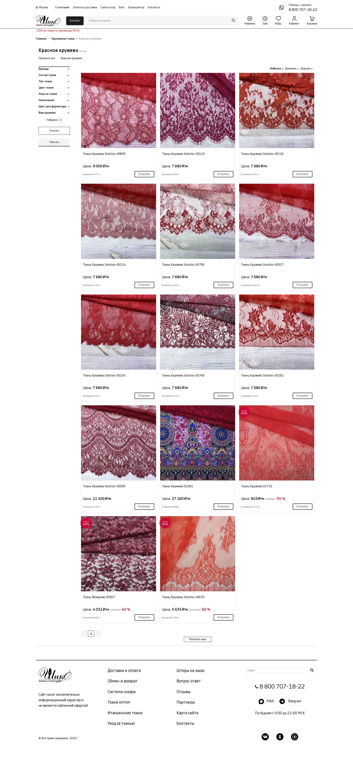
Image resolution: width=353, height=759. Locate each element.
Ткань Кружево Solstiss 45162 (262, 375)
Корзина (312, 23)
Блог (122, 7)
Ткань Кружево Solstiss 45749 (183, 375)
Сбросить (54, 142)
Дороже (306, 68)
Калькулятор (136, 7)
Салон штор (108, 7)
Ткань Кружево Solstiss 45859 (104, 153)
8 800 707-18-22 (282, 687)
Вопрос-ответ (188, 681)
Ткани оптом (119, 702)
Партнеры (185, 702)
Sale (265, 23)
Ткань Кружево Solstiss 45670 (183, 597)
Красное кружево (71, 58)
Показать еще (197, 639)
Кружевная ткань (63, 38)
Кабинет (294, 23)
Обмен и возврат (123, 681)
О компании (62, 7)
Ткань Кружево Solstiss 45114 (104, 264)
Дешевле (291, 68)
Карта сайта (187, 713)
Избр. (278, 23)
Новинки (250, 23)
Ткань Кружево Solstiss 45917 (262, 264)
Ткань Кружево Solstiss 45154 (104, 375)
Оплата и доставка (85, 7)
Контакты (154, 7)
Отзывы (183, 692)
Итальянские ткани (125, 713)
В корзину (144, 174)
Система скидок (122, 692)
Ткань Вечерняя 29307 (99, 597)
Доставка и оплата (124, 671)
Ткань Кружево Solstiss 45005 (104, 486)
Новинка (276, 68)
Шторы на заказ (190, 671)
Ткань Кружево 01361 (177, 486)
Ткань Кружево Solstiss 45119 (183, 153)
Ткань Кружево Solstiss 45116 (262, 153)
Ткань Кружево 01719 (256, 486)
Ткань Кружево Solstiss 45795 (183, 264)
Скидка (244, 412)
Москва (43, 7)
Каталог (75, 20)
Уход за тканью (121, 723)
